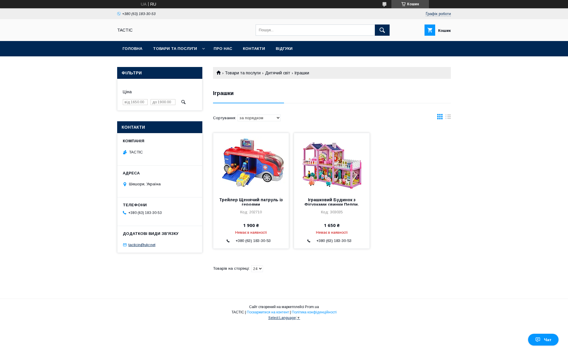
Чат (547, 339)
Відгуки (284, 48)
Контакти (254, 48)
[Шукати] (382, 30)
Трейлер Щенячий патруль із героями (251, 202)
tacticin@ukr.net (141, 245)
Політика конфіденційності (314, 312)
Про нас (223, 48)
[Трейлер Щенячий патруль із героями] (251, 162)
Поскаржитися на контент (268, 312)
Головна (132, 48)
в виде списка (448, 118)
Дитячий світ (277, 73)
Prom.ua (312, 307)
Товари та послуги (175, 48)
